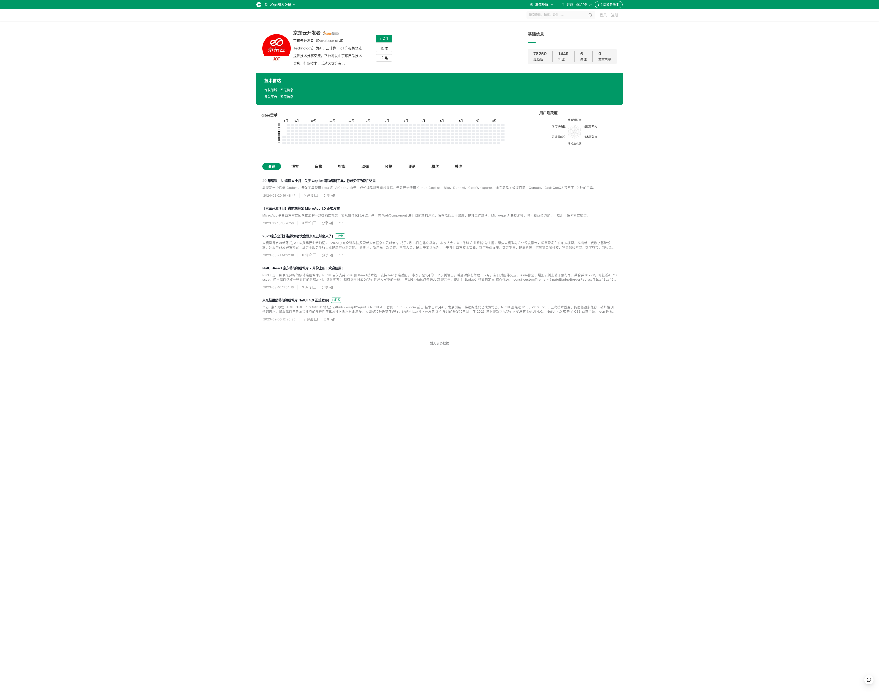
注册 (614, 15)
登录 (603, 15)
